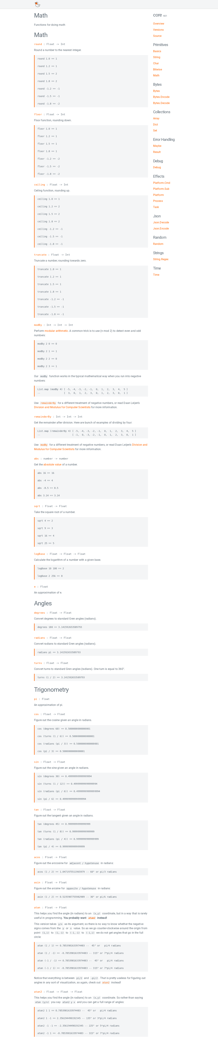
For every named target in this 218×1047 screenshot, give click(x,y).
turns (38, 663)
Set (155, 130)
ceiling (39, 184)
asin (37, 882)
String (156, 57)
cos (36, 714)
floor (38, 114)
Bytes (156, 91)
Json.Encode (161, 228)
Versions (158, 29)
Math (156, 75)
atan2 (38, 991)
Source (157, 36)
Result (157, 152)
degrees (39, 612)
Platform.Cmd (161, 182)
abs (36, 458)
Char (156, 63)
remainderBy (42, 416)
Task (156, 207)
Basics (157, 51)
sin (36, 761)
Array (156, 118)
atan (37, 907)
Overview (158, 23)
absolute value (52, 464)
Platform (158, 195)
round (38, 44)
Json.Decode (161, 222)
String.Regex (161, 259)
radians (39, 637)
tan (36, 809)
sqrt (37, 506)
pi (35, 699)
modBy (38, 324)
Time (156, 274)
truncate (40, 254)
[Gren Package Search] (37, 4)
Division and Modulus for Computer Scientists (62, 407)
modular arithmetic (56, 330)
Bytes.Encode (161, 97)
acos (37, 857)
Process (158, 201)
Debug (157, 167)
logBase (39, 553)
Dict (155, 124)
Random (158, 244)
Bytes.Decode (161, 103)
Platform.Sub (161, 188)
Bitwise (157, 69)
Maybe (157, 145)
